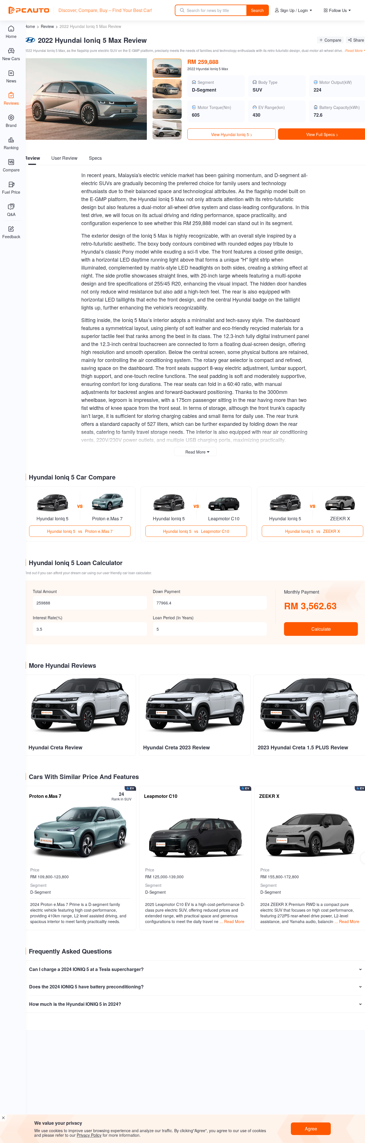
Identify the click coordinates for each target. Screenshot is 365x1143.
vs (80, 531)
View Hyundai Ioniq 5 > (231, 134)
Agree (311, 1128)
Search (257, 10)
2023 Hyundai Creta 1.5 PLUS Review (303, 747)
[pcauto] (29, 10)
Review (47, 26)
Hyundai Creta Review (55, 747)
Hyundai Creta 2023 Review (176, 747)
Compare (333, 40)
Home (29, 26)
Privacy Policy (89, 1135)
